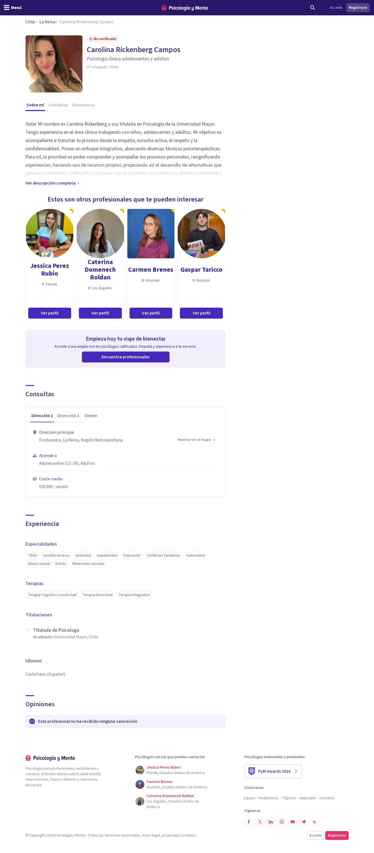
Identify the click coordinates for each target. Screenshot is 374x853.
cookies (189, 835)
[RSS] (314, 821)
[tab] (42, 416)
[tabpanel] (125, 459)
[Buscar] (312, 7)
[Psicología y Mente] (185, 8)
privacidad (170, 835)
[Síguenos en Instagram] (281, 821)
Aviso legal (151, 835)
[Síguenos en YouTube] (292, 821)
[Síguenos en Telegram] (303, 821)
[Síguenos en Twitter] (259, 821)
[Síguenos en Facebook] (248, 821)
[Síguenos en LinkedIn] (270, 821)
